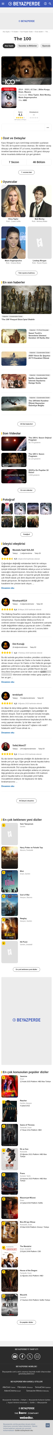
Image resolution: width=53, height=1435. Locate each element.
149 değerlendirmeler (28, 749)
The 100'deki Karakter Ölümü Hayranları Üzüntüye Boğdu (39, 403)
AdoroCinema (10, 1391)
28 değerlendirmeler (20, 647)
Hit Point (23, 942)
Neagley (23, 918)
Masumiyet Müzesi (28, 1198)
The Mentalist (25, 1246)
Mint (22, 871)
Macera (27, 92)
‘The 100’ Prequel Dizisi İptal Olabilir (18, 319)
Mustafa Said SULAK (23, 550)
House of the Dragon (28, 1270)
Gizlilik (32, 1403)
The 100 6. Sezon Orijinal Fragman (40, 439)
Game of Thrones (27, 1125)
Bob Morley (45, 95)
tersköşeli (18, 695)
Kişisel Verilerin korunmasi (17, 1403)
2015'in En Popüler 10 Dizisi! (39, 471)
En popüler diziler (26, 1322)
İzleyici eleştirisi (14, 543)
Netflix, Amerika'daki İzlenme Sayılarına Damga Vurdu (38, 380)
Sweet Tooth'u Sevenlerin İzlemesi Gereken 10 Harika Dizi (39, 335)
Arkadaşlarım (33, 112)
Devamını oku (7, 588)
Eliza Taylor (33, 95)
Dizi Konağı (18, 644)
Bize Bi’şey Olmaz (27, 1222)
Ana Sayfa (6, 32)
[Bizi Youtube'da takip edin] (15, 1356)
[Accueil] (24, 3)
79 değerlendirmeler (27, 698)
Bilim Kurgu (44, 89)
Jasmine (23, 1076)
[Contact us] (37, 1356)
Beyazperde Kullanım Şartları (39, 1400)
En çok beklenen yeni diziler (26, 969)
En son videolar (26, 490)
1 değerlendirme (26, 553)
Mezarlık (23, 1295)
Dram (20, 92)
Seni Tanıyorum (26, 824)
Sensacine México (34, 1391)
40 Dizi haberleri (26, 424)
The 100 (22, 38)
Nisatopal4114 (20, 601)
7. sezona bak (26, 172)
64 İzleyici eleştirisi (26, 801)
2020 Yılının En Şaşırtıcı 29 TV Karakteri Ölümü (39, 357)
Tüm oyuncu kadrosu (26, 273)
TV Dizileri (14, 32)
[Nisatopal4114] (5, 602)
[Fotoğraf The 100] (7, 508)
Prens (22, 1173)
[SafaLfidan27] (5, 746)
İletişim (23, 1400)
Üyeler (20, 112)
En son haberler (14, 282)
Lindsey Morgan (39, 261)
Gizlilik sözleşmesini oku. (24, 1430)
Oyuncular (10, 181)
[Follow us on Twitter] (30, 1356)
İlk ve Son (24, 1149)
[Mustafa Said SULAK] (5, 551)
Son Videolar (12, 433)
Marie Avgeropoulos (27, 97)
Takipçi (15, 553)
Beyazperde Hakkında (11, 1400)
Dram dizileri (39, 32)
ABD (25, 100)
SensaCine (40, 1387)
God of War (24, 895)
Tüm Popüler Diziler (26, 32)
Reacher (23, 1101)
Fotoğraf (9, 499)
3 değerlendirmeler (27, 604)
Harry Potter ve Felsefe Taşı (31, 848)
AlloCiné (6, 1387)
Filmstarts (22, 1387)
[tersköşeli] (5, 696)
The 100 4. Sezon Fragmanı (36, 455)
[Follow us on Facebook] (22, 1356)
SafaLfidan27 (19, 745)
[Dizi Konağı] (5, 645)
